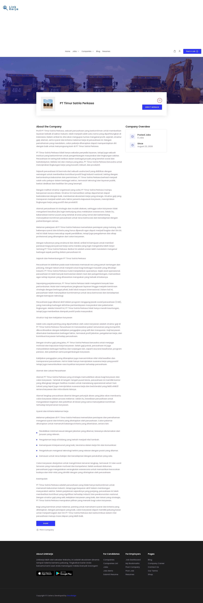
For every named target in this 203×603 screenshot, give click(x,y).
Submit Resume (110, 574)
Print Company (47, 529)
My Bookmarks (133, 563)
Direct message (152, 107)
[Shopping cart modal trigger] (174, 51)
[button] (75, 51)
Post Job (130, 570)
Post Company (133, 567)
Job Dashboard (133, 559)
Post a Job (190, 51)
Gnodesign (71, 595)
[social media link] (165, 595)
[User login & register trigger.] (179, 51)
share (45, 523)
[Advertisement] (101, 31)
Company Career (156, 563)
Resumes (130, 574)
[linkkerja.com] (10, 8)
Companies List (110, 563)
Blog (150, 559)
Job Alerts (108, 570)
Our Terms (153, 570)
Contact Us (153, 567)
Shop (150, 574)
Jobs (105, 567)
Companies (108, 559)
